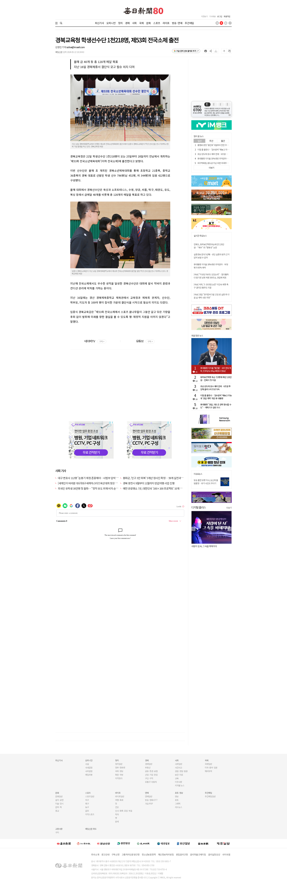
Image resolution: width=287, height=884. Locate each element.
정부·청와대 (120, 767)
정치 (120, 23)
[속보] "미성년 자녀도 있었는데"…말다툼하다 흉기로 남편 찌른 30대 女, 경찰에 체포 (211, 276)
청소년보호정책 (149, 854)
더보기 (229, 507)
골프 (87, 811)
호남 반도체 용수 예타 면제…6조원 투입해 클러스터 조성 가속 (222, 154)
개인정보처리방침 (166, 854)
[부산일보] (183, 843)
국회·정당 (119, 771)
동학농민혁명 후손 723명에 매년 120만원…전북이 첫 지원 (216, 379)
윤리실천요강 (214, 854)
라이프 (166, 23)
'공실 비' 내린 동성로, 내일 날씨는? (207, 546)
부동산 (147, 767)
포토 (176, 800)
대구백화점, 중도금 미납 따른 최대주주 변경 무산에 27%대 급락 (223, 162)
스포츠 (156, 23)
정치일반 (118, 764)
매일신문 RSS (90, 829)
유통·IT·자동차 (151, 782)
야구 (87, 800)
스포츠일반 (89, 796)
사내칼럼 (88, 767)
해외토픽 (208, 771)
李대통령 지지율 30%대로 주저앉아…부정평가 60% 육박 (220, 158)
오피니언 (111, 23)
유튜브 (144, 341)
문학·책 (58, 807)
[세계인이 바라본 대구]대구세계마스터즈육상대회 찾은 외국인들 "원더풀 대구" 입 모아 (103, 483)
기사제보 (212, 16)
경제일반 (148, 764)
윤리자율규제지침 (198, 854)
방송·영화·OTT (151, 800)
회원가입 (227, 16)
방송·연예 (177, 23)
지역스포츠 (89, 814)
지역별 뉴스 (179, 785)
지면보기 (204, 16)
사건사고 (178, 767)
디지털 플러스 (198, 507)
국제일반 (208, 764)
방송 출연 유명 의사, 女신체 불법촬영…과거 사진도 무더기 (206, 482)
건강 (117, 807)
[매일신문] (64, 843)
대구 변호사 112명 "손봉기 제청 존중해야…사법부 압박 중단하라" (92, 478)
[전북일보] (203, 843)
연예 (147, 793)
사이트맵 (226, 854)
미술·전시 (59, 804)
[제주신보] (223, 843)
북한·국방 (119, 775)
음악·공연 (59, 800)
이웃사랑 (178, 782)
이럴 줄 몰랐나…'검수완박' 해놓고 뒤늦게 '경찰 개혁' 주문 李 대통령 (224, 149)
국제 (141, 23)
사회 (134, 23)
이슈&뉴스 (198, 474)
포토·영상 (179, 793)
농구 (87, 807)
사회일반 (178, 764)
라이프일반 (119, 796)
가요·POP (149, 804)
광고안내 (105, 854)
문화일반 (58, 796)
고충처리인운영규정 (130, 854)
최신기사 (99, 23)
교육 (176, 778)
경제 (127, 23)
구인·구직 (149, 778)
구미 (57, 832)
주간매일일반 (210, 796)
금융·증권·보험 (151, 771)
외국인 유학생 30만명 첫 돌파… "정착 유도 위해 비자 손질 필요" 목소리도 (96, 488)
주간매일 (189, 23)
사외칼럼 (88, 771)
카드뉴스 (178, 807)
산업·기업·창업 (151, 775)
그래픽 (177, 804)
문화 (148, 23)
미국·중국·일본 (211, 767)
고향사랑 (58, 829)
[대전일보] (163, 843)
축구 (87, 804)
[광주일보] (143, 843)
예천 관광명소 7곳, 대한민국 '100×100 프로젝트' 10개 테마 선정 (156, 488)
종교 (57, 811)
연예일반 (148, 796)
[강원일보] (84, 843)
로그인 (219, 16)
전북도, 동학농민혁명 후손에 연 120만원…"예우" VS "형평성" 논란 (209, 246)
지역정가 (118, 778)
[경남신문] (103, 843)
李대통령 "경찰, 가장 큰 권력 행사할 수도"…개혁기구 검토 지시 (215, 406)
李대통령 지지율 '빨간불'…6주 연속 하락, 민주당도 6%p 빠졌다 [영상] (215, 369)
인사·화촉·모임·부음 (123, 811)
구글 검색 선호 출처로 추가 (186, 50)
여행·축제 (119, 800)
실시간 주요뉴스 (200, 236)
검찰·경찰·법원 (181, 771)
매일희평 (88, 775)
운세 (117, 821)
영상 (176, 796)
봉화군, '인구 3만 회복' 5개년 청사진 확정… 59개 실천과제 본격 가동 (158, 478)
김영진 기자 (61, 47)
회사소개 (95, 854)
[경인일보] (123, 843)
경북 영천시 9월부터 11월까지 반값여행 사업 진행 (148, 483)
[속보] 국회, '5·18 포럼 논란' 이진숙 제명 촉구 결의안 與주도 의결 (211, 286)
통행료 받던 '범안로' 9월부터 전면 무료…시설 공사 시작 (219, 145)
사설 (87, 764)
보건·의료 (179, 775)
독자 (117, 814)
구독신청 (115, 854)
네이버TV (94, 341)
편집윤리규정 (182, 854)
